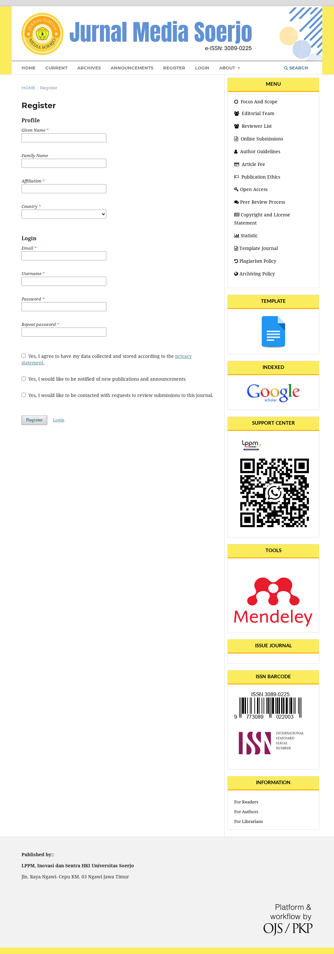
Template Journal (258, 248)
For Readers (246, 802)
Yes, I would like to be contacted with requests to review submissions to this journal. (120, 395)
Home (29, 67)
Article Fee (253, 164)
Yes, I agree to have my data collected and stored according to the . (107, 359)
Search (298, 67)
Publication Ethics (260, 177)
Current (56, 67)
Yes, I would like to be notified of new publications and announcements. (107, 379)
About (227, 67)
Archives (89, 67)
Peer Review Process (262, 202)
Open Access (253, 189)
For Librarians (248, 821)
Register (174, 67)
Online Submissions (262, 139)
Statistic (249, 235)
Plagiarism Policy (257, 261)
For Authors (246, 812)
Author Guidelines (260, 151)
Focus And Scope (258, 101)
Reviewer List (256, 126)
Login (202, 67)
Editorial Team (257, 113)
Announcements (132, 67)
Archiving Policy (257, 274)
